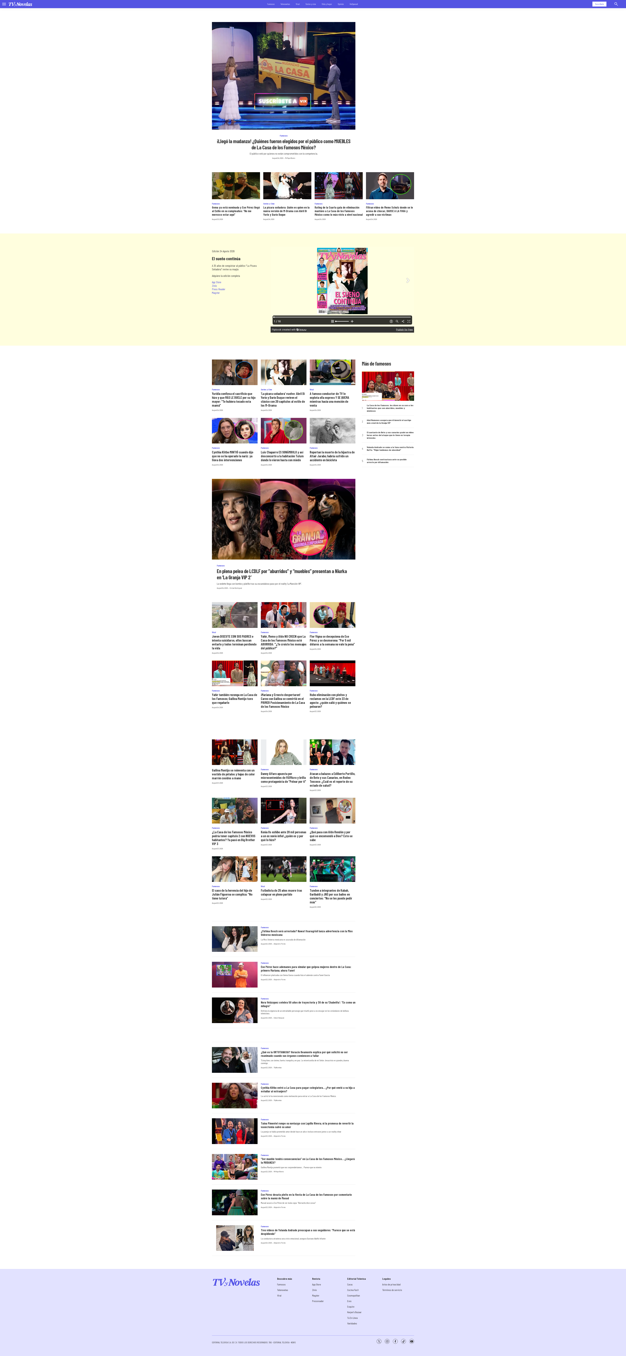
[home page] (20, 4)
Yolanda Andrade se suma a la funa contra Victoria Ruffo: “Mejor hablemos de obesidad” (390, 448)
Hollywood (354, 4)
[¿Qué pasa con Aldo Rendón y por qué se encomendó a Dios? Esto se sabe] (332, 810)
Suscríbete (599, 4)
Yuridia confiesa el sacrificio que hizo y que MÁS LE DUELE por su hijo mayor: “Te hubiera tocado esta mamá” (233, 399)
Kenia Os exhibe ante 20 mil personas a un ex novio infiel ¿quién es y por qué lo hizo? (283, 836)
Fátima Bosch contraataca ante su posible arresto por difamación (387, 461)
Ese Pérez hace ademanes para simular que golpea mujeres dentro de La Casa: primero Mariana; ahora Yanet (306, 968)
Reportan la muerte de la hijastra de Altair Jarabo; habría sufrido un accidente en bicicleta (332, 456)
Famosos (271, 4)
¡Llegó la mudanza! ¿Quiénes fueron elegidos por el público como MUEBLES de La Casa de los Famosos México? (283, 144)
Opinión (341, 4)
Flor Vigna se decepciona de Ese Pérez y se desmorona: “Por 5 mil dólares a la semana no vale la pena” (332, 640)
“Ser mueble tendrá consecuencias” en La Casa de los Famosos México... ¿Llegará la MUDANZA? (308, 1160)
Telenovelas (285, 4)
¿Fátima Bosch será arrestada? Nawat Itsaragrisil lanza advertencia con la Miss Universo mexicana (307, 932)
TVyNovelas (278, 1067)
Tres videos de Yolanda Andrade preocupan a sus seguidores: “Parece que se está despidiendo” (308, 1232)
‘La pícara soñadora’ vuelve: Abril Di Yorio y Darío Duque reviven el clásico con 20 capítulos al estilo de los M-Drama (283, 399)
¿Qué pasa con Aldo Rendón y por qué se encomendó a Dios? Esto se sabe (331, 836)
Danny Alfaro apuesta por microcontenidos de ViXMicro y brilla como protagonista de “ (283, 777)
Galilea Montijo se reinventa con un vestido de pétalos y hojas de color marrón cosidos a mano (233, 774)
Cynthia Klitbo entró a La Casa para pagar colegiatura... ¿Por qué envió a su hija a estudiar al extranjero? (308, 1089)
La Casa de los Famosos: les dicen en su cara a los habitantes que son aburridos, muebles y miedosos (390, 408)
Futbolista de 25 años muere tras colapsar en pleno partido (281, 892)
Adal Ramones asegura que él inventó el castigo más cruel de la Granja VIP (389, 421)
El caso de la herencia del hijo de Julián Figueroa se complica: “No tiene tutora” (232, 894)
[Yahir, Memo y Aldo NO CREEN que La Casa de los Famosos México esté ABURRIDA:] (283, 615)
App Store (216, 282)
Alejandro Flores (279, 944)
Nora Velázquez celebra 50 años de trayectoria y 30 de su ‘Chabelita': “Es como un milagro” (308, 1004)
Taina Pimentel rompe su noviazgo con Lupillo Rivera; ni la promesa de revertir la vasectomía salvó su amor (307, 1125)
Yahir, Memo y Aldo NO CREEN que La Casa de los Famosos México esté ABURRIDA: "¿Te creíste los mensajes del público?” (283, 642)
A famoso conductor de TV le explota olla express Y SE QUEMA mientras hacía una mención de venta (329, 399)
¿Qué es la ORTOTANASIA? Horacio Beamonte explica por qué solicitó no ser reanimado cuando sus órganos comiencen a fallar (304, 1053)
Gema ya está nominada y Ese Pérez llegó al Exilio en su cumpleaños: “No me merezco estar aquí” (236, 211)
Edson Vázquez (279, 1018)
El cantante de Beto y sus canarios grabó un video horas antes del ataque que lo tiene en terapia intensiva (390, 435)
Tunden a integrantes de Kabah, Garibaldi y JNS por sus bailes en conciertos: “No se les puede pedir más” (331, 896)
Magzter (216, 292)
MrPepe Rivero (290, 158)
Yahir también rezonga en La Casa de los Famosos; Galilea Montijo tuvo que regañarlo (234, 698)
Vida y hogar (327, 4)
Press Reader (218, 289)
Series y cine (311, 4)
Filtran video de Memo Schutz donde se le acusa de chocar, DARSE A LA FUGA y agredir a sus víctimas (389, 211)
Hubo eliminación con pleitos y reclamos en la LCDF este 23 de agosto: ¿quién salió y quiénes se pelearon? (330, 700)
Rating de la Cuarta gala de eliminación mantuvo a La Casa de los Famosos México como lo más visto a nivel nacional (339, 211)
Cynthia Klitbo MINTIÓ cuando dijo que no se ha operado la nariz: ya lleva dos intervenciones (232, 456)
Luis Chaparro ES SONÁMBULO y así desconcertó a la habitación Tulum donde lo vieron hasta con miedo (282, 456)
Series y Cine (268, 203)
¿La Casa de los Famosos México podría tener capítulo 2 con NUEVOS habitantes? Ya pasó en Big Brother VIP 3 (233, 838)
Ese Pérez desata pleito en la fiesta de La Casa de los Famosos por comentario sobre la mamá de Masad (306, 1196)
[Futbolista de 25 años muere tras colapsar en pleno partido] (283, 869)
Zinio (214, 285)
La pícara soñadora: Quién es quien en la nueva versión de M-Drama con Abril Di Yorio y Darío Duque (286, 211)
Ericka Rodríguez (236, 588)
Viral (298, 4)
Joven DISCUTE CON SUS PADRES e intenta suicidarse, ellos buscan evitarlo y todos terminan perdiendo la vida (234, 642)
